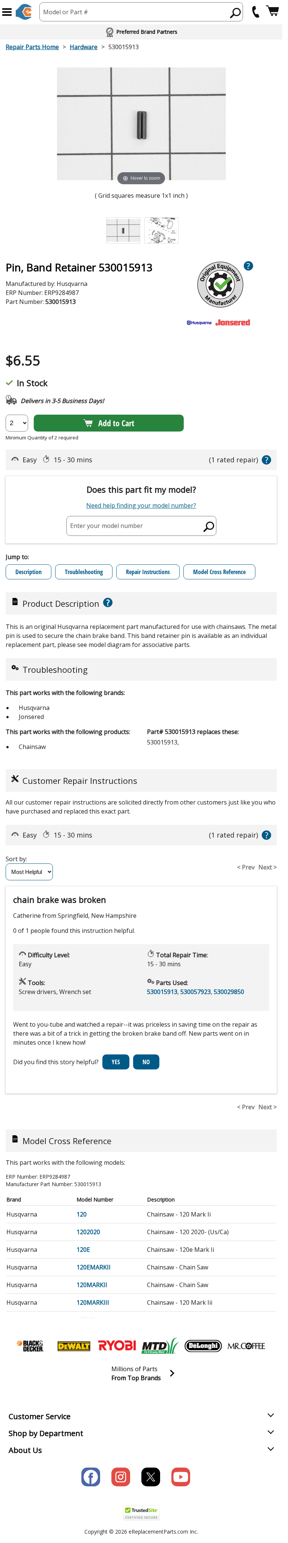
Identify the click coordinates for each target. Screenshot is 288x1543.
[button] (7, 12)
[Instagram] (120, 1477)
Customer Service (39, 1416)
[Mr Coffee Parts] (246, 1346)
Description (28, 572)
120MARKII (91, 1285)
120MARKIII (92, 1302)
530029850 (229, 992)
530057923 (195, 992)
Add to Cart (116, 423)
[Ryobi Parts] (117, 1346)
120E (83, 1249)
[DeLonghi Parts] (203, 1346)
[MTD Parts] (160, 1346)
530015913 (162, 992)
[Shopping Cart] (272, 12)
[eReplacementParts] (24, 12)
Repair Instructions (148, 572)
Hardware (84, 47)
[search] (236, 12)
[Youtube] (180, 1477)
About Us (25, 1450)
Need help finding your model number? (141, 505)
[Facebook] (90, 1477)
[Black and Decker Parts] (31, 1346)
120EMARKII (93, 1267)
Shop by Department (46, 1433)
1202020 (88, 1232)
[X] (150, 1477)
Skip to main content (141, 6)
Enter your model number (106, 526)
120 (81, 1214)
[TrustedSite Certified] (141, 1512)
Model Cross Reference (219, 572)
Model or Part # (65, 12)
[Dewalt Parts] (74, 1346)
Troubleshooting (84, 572)
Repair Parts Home (32, 47)
